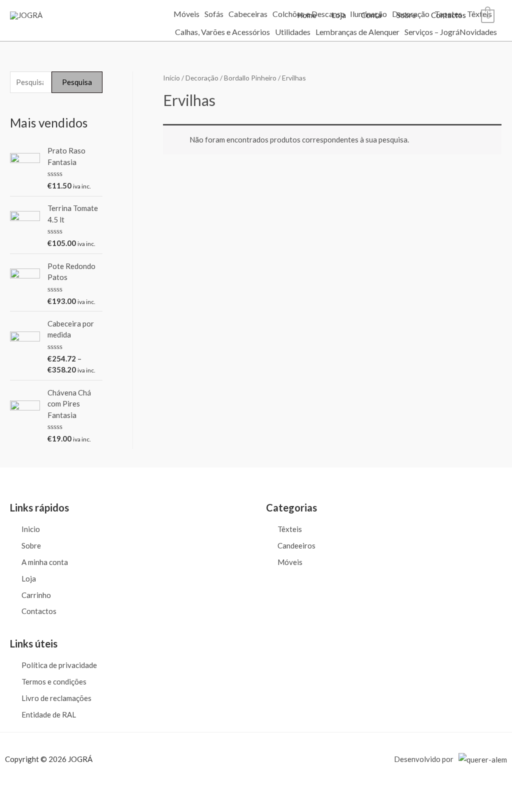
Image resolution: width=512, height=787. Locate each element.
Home (306, 15)
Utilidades (292, 32)
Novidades (478, 32)
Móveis (187, 14)
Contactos (448, 15)
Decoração (202, 78)
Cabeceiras (248, 14)
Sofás (214, 14)
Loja (339, 15)
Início (171, 78)
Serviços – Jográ (432, 32)
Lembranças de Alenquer (358, 32)
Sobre (406, 15)
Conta (371, 15)
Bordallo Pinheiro (250, 78)
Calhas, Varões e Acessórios (222, 32)
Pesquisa (77, 82)
